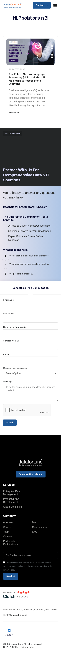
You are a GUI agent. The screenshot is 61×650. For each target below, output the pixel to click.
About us (8, 522)
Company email (11, 340)
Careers (7, 536)
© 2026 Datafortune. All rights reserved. (22, 644)
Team (6, 531)
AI (10, 69)
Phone (6, 354)
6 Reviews (22, 597)
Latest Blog (18, 69)
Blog (34, 522)
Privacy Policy (28, 647)
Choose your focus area (15, 368)
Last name (8, 313)
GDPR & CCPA (10, 647)
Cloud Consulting (13, 506)
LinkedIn (9, 635)
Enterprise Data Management (11, 493)
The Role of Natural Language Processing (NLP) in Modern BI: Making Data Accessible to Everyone (27, 79)
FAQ (34, 531)
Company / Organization (15, 327)
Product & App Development (11, 500)
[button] (55, 5)
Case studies (39, 527)
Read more (14, 112)
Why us (7, 527)
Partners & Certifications (10, 543)
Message (7, 381)
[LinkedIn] (9, 630)
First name (8, 300)
